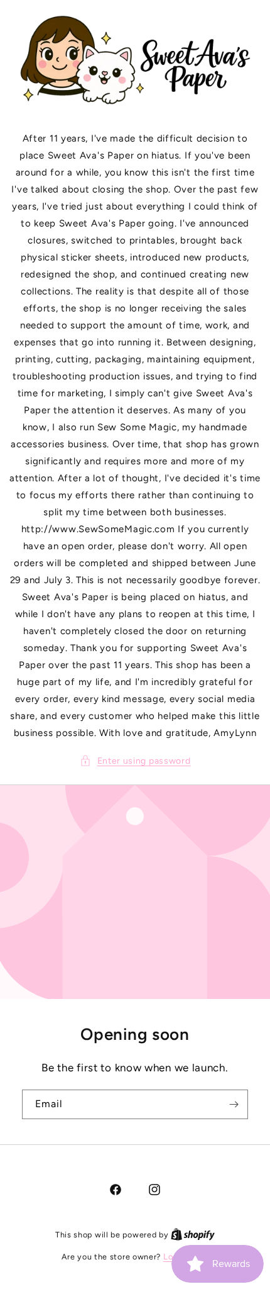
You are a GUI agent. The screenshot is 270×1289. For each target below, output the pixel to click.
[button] (135, 761)
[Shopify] (193, 1234)
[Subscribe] (233, 1104)
